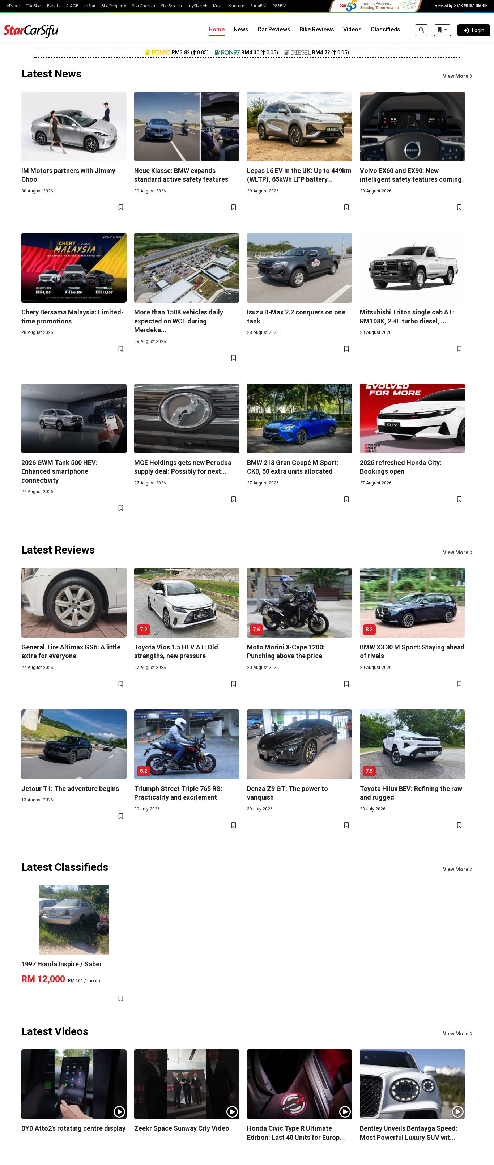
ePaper (13, 6)
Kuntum (236, 6)
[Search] (421, 30)
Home (217, 29)
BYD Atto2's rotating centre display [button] (73, 1128)
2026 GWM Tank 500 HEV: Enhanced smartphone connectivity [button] (59, 471)
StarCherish (143, 6)
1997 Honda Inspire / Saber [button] (61, 964)
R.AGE (72, 6)
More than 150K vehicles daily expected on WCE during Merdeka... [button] (178, 321)
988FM (279, 6)
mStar (90, 6)
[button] (458, 76)
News (241, 29)
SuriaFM (258, 6)
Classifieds (385, 29)
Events (53, 6)
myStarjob (197, 6)
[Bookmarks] (442, 30)
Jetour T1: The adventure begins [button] (70, 788)
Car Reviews (273, 29)
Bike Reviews (316, 29)
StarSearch (171, 6)
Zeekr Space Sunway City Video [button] (181, 1128)
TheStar (33, 6)
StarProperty (114, 6)
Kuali (218, 6)
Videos (352, 29)
